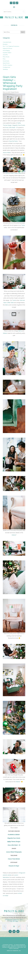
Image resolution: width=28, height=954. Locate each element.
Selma (7, 305)
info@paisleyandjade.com (13, 920)
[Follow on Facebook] (11, 3)
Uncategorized (6, 67)
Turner (23, 225)
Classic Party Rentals (14, 859)
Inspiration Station (7, 52)
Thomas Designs (16, 841)
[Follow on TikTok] (17, 3)
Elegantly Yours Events (18, 125)
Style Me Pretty (13, 141)
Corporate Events (7, 42)
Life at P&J (5, 54)
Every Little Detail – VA (11, 127)
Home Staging (6, 50)
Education (5, 44)
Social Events (6, 61)
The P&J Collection (7, 65)
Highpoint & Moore (7, 48)
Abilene (5, 333)
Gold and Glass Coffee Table (13, 173)
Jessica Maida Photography (14, 852)
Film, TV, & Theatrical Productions (11, 46)
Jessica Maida (6, 152)
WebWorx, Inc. (17, 950)
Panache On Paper (14, 866)
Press (4, 59)
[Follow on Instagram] (14, 3)
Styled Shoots (6, 63)
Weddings (5, 69)
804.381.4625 (14, 921)
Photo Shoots (6, 56)
